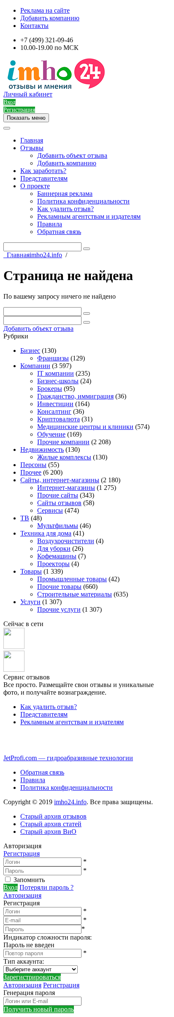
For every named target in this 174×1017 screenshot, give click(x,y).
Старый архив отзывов (53, 816)
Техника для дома (45, 533)
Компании (35, 365)
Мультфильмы (57, 525)
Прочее (30, 472)
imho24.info (70, 801)
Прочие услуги (59, 609)
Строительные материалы (74, 594)
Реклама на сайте (45, 10)
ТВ (24, 518)
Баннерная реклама (64, 193)
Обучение (51, 434)
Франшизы (53, 358)
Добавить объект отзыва (72, 155)
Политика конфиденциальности (83, 201)
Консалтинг (54, 411)
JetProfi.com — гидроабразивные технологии (68, 757)
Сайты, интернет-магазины (59, 480)
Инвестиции (55, 403)
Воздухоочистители (65, 540)
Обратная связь (59, 231)
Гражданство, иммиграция (75, 396)
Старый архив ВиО (48, 831)
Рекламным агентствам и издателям (89, 216)
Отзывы (32, 147)
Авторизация (22, 895)
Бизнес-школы (58, 381)
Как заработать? (43, 170)
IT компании (55, 373)
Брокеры (49, 388)
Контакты (34, 25)
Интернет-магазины (66, 487)
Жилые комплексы (64, 457)
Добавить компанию (49, 18)
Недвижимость (42, 449)
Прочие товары (59, 586)
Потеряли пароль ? (46, 887)
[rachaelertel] (13, 646)
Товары (31, 571)
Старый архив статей (51, 823)
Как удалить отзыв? (65, 208)
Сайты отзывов (59, 502)
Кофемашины (56, 556)
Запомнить (29, 879)
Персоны (33, 464)
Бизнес (30, 350)
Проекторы (53, 563)
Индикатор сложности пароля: (47, 937)
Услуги (30, 601)
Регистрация (21, 853)
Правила (49, 224)
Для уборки (54, 548)
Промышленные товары (72, 579)
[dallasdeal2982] (13, 669)
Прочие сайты (57, 495)
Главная (31, 140)
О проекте (35, 186)
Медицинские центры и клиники (85, 426)
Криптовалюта (58, 419)
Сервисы (50, 510)
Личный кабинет (27, 94)
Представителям (44, 178)
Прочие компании (63, 441)
